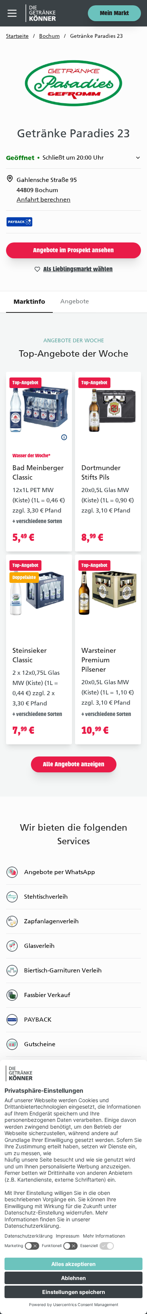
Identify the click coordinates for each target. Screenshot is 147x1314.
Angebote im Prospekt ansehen (73, 250)
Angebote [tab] (74, 301)
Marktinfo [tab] (29, 301)
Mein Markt (114, 13)
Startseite (17, 36)
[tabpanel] (73, 709)
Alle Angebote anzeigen (73, 764)
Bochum (49, 36)
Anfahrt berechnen (43, 199)
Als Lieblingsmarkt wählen (78, 269)
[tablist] (73, 302)
